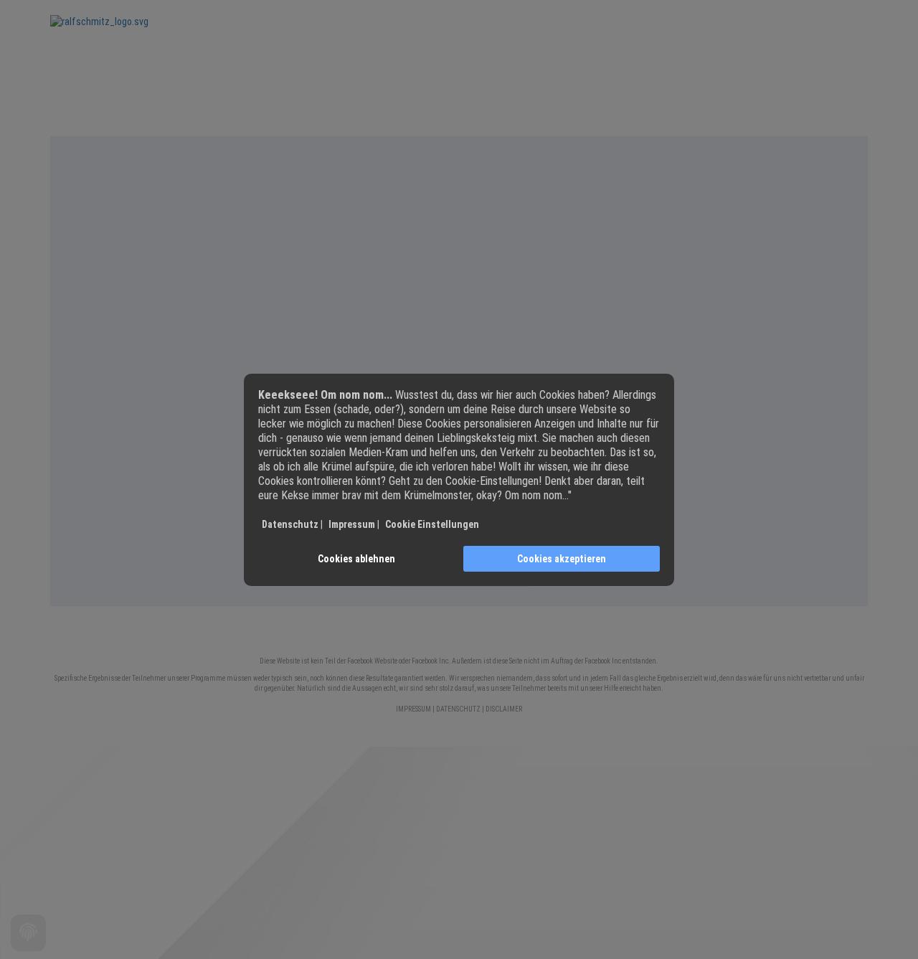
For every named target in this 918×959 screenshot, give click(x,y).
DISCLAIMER (504, 709)
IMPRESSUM (413, 709)
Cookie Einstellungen (432, 524)
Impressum (351, 524)
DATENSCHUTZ (458, 709)
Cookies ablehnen (356, 558)
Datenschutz (290, 524)
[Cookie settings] (28, 933)
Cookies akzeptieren (561, 558)
